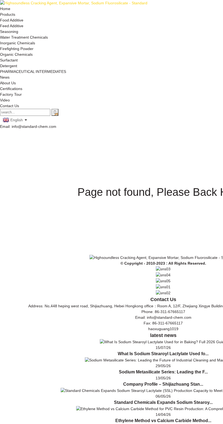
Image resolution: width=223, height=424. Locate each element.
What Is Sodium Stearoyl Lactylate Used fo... (163, 353)
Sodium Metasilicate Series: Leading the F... (163, 372)
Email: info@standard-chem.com (28, 126)
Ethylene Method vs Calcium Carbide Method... (163, 420)
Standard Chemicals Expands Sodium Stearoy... (163, 402)
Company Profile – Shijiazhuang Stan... (163, 384)
